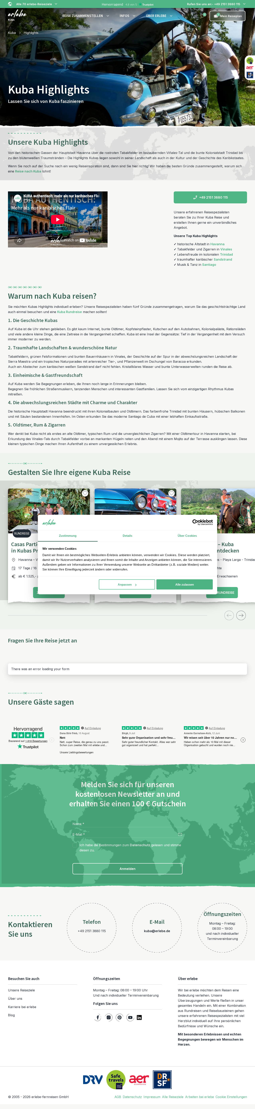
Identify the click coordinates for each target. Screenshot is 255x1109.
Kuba (12, 33)
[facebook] (97, 1017)
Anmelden (127, 869)
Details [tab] (127, 535)
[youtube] (130, 1017)
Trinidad (226, 254)
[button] (86, 16)
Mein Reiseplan (230, 15)
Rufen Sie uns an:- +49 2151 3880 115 (213, 4)
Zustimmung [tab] (68, 535)
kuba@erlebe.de (157, 931)
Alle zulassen (184, 584)
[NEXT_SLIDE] (241, 615)
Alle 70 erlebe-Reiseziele (34, 4)
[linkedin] (139, 1017)
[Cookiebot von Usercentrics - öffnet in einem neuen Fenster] (195, 522)
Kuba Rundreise (69, 312)
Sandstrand (223, 259)
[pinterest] (119, 1017)
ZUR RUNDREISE (222, 593)
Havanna (217, 244)
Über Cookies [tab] (187, 535)
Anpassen (125, 584)
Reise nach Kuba (28, 171)
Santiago (209, 265)
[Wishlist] (202, 16)
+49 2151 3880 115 (213, 197)
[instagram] (108, 1017)
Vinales (226, 249)
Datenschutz (140, 845)
